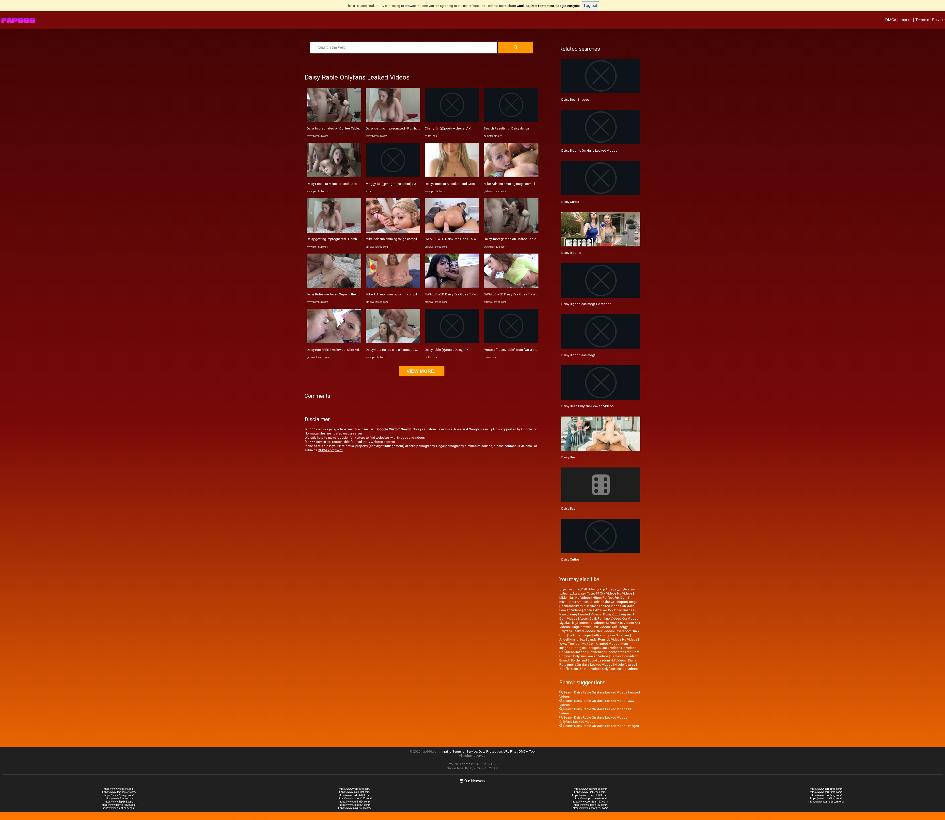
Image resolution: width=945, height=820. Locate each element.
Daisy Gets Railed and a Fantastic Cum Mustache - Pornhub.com (412, 350)
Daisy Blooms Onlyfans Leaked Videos (589, 150)
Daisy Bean (569, 457)
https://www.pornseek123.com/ (590, 795)
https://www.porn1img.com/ (826, 788)
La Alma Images (580, 635)
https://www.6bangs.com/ (119, 795)
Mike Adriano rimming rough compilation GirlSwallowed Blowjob (412, 239)
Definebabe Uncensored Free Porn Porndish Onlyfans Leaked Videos (599, 654)
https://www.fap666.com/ (119, 801)
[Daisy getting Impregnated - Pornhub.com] (334, 231)
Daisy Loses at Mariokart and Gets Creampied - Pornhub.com (351, 184)
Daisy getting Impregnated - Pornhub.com (337, 239)
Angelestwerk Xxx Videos (591, 627)
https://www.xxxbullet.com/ (354, 792)
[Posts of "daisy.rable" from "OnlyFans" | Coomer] (511, 342)
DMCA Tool (527, 751)
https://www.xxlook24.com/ (354, 804)
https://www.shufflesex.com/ (119, 808)
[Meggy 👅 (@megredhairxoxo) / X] (393, 176)
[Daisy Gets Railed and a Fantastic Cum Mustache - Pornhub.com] (393, 342)
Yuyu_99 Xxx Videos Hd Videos (609, 593)
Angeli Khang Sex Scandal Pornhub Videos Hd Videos (598, 639)
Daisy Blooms (571, 253)
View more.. (422, 371)
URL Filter (510, 751)
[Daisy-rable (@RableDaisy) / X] (452, 342)
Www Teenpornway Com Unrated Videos (589, 644)
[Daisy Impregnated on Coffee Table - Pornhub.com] (334, 121)
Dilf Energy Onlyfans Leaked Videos (593, 629)
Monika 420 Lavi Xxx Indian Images (609, 610)
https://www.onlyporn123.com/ (590, 808)
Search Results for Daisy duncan (507, 128)
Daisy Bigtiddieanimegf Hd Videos (586, 304)
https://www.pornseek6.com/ (590, 798)
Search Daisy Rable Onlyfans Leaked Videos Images (601, 726)
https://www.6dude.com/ (119, 798)
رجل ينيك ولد (568, 623)
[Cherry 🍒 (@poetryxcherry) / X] (452, 121)
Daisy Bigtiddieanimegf (578, 355)
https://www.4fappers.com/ (119, 788)
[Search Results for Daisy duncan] (511, 121)
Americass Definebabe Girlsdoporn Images (608, 602)
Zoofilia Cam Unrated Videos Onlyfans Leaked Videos (598, 669)
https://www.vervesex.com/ (354, 788)
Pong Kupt (611, 614)
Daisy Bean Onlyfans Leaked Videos (587, 406)
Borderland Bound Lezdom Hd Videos (598, 660)
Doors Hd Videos (591, 623)
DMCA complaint (330, 450)
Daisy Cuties (570, 559)
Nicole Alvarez (624, 664)
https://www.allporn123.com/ (590, 804)
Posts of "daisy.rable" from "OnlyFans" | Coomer (518, 350)
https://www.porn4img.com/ (826, 798)
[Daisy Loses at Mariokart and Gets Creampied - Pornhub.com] (334, 176)
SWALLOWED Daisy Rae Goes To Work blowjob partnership (468, 239)
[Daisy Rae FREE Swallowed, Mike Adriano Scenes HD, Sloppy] (334, 342)
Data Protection (490, 751)
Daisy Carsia (570, 202)
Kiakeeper (566, 602)
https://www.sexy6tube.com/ (590, 788)
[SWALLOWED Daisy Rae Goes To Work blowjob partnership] (452, 231)
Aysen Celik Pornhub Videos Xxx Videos (609, 618)
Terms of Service (930, 19)
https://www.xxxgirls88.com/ (354, 808)
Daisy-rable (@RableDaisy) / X (447, 350)
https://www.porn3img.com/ (826, 795)
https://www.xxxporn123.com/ (355, 798)
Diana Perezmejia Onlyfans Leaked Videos (597, 662)
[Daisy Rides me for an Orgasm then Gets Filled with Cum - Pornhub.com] (334, 287)
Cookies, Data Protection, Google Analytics (548, 6)
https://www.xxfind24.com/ (354, 801)
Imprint (905, 19)
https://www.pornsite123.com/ (119, 804)
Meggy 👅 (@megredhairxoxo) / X (391, 184)
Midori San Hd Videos (575, 597)
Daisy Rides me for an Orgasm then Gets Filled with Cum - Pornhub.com (358, 294)
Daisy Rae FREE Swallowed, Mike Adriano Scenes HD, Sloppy (350, 350)
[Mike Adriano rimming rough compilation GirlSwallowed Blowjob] (393, 231)
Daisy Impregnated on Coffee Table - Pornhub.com (344, 128)
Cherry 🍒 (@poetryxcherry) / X (448, 128)
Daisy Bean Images (575, 99)
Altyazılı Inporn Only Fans (612, 635)
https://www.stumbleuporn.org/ (826, 801)
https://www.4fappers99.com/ (119, 792)
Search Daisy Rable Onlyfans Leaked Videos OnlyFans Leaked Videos (593, 719)
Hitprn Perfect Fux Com (610, 597)
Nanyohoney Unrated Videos (580, 614)
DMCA (890, 19)
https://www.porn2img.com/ (826, 792)
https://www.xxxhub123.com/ (354, 795)
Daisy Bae (568, 508)
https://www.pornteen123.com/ (590, 801)
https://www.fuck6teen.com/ (590, 792)
